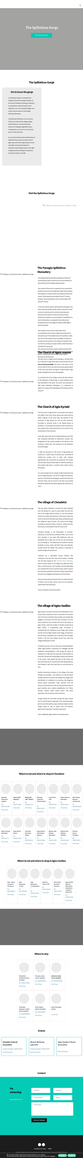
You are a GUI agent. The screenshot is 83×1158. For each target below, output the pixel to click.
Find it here (4, 810)
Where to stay (41, 953)
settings (52, 1156)
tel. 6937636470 (40, 981)
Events (41, 1030)
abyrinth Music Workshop (65, 561)
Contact (41, 1073)
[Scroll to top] (79, 1152)
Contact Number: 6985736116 (12, 1049)
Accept (62, 1155)
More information (8, 1052)
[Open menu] (80, 4)
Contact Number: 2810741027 (40, 1049)
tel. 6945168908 (24, 1014)
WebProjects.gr (62, 1152)
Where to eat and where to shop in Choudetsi (41, 773)
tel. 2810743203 (24, 983)
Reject (71, 1155)
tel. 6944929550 (56, 981)
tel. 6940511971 (40, 1012)
